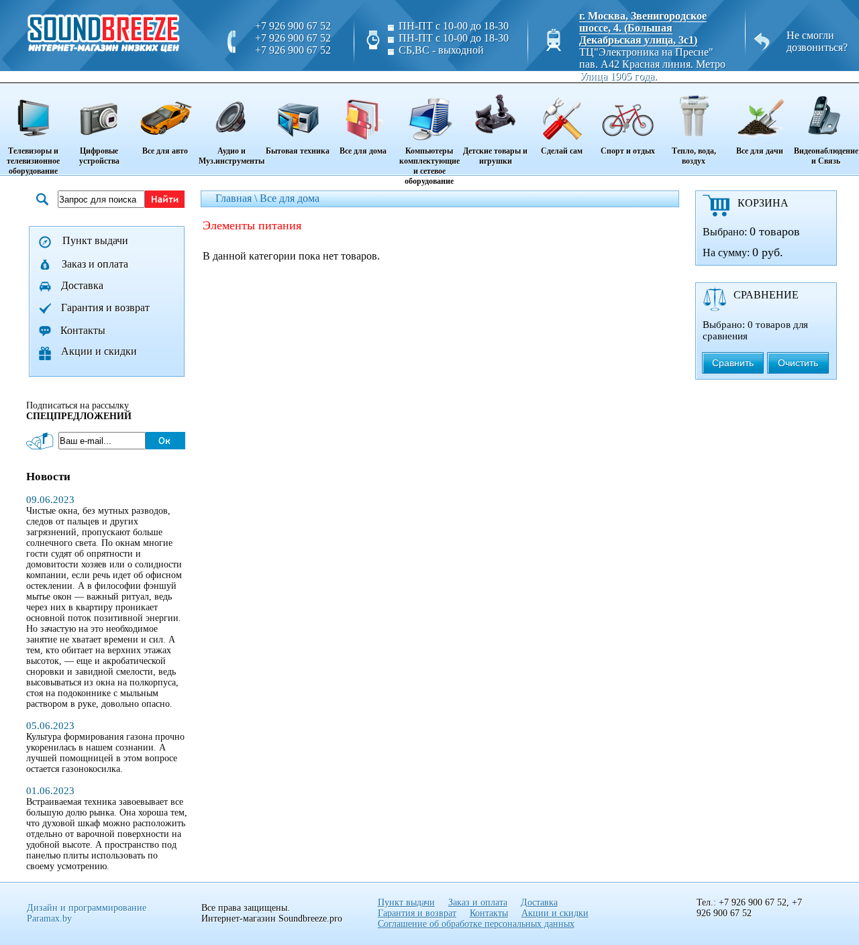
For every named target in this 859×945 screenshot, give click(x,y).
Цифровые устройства (99, 156)
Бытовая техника (298, 151)
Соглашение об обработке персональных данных (476, 924)
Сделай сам (562, 151)
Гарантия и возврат (105, 307)
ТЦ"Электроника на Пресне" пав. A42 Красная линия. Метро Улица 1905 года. (652, 64)
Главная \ (237, 198)
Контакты (82, 330)
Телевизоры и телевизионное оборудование (33, 161)
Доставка (82, 285)
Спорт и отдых (628, 151)
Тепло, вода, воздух (694, 156)
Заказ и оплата (95, 264)
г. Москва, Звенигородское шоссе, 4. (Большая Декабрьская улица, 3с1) (643, 28)
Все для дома (363, 151)
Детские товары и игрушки (495, 156)
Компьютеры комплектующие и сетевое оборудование (429, 166)
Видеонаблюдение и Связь (826, 156)
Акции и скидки (99, 351)
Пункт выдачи (95, 240)
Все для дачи (759, 151)
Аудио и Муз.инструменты (231, 156)
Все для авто (165, 151)
